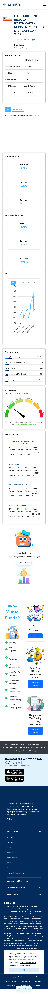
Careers (10, 842)
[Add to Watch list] (33, 39)
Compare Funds (35, 636)
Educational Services (17, 880)
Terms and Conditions (26, 959)
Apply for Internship (15, 868)
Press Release (12, 857)
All (35, 282)
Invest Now (35, 684)
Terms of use (11, 981)
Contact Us (24, 562)
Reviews (10, 852)
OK (24, 970)
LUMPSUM (17, 109)
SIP (8, 109)
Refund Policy (12, 986)
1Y (18, 282)
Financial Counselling (15, 873)
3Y (24, 282)
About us (10, 837)
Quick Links (12, 831)
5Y (29, 282)
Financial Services (16, 887)
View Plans (11, 863)
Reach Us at (13, 894)
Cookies (37, 981)
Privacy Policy (25, 981)
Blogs (9, 847)
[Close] (16, 986)
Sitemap (36, 986)
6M (13, 282)
